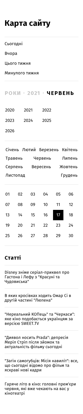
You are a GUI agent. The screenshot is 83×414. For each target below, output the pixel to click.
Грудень (69, 175)
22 (45, 225)
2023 (9, 120)
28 (45, 235)
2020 (10, 110)
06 (70, 194)
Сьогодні (14, 44)
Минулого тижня (22, 73)
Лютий (29, 150)
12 (71, 204)
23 (58, 225)
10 (45, 204)
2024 (28, 120)
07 (7, 204)
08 (20, 204)
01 (7, 194)
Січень (12, 150)
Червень (60, 93)
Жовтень (68, 167)
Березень (49, 150)
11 (58, 204)
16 (45, 215)
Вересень (41, 167)
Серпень (14, 167)
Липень (69, 158)
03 (32, 194)
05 (58, 194)
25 (7, 235)
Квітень (69, 150)
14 (20, 215)
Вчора (11, 53)
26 (20, 235)
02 (20, 194)
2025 (46, 120)
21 (33, 225)
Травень (14, 158)
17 (58, 215)
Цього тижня (18, 63)
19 (7, 225)
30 (70, 235)
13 (8, 215)
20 (20, 225)
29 (58, 235)
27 (33, 235)
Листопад (15, 175)
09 (32, 204)
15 (33, 215)
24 (71, 225)
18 (71, 215)
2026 (10, 131)
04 (45, 194)
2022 (46, 110)
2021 (34, 93)
